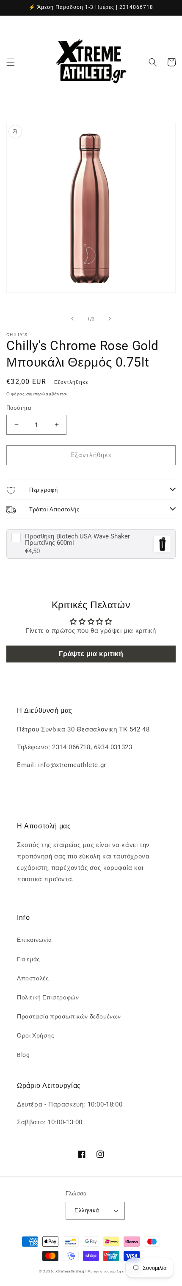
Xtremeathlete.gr (70, 1271)
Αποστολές (33, 978)
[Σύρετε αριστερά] (72, 318)
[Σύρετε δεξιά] (109, 318)
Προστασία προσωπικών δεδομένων (69, 1016)
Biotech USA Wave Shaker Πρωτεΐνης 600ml (77, 539)
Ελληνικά (86, 1210)
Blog (23, 1054)
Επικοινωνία (34, 939)
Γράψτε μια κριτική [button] (91, 654)
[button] (10, 62)
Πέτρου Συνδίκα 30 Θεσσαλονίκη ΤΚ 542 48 (83, 729)
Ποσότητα (18, 408)
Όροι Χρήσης (36, 1035)
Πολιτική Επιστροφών (48, 997)
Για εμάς (28, 959)
